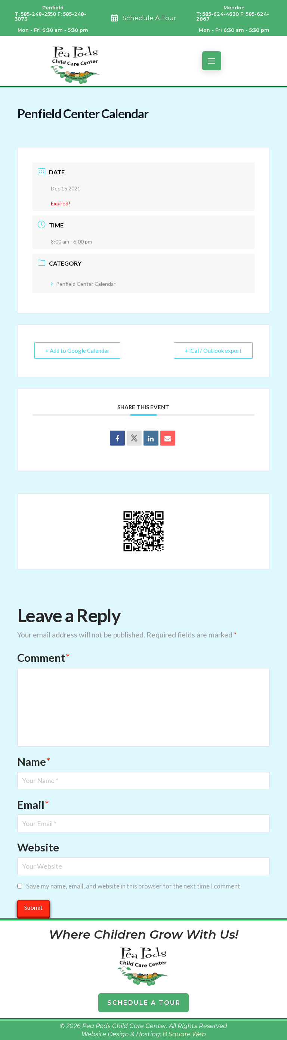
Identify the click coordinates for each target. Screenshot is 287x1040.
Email (33, 804)
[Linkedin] (151, 438)
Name (33, 761)
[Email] (167, 438)
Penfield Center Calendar (85, 284)
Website (38, 847)
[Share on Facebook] (117, 438)
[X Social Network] (134, 438)
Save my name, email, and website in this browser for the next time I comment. (134, 886)
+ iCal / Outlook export (213, 350)
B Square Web (184, 1034)
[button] (211, 60)
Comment (43, 657)
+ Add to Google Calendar (77, 350)
